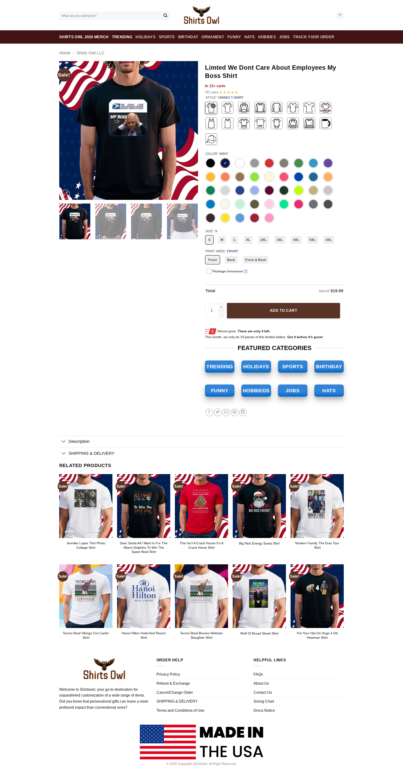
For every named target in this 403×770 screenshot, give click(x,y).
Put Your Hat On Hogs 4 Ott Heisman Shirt (317, 635)
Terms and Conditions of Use (180, 710)
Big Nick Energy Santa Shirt (259, 543)
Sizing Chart (264, 701)
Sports (167, 37)
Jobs (284, 37)
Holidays (145, 37)
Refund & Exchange (173, 683)
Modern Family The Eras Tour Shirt (317, 545)
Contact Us (263, 692)
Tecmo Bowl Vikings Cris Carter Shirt (86, 635)
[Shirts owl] (201, 15)
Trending (122, 37)
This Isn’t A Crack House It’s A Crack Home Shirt (201, 545)
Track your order (313, 37)
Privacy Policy (168, 674)
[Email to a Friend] (226, 412)
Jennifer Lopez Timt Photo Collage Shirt (85, 545)
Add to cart (283, 310)
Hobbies (267, 37)
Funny (234, 37)
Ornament (213, 37)
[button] (65, 194)
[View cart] (339, 16)
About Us (261, 683)
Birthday (188, 37)
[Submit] (165, 16)
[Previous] (68, 130)
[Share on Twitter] (218, 412)
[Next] (189, 130)
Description (79, 441)
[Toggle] (63, 442)
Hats (249, 37)
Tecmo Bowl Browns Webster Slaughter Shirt (201, 635)
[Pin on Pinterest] (234, 412)
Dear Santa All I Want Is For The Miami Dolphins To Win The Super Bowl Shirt (143, 547)
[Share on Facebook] (209, 412)
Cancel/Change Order (174, 692)
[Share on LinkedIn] (243, 412)
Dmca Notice (264, 710)
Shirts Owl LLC (90, 52)
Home (64, 52)
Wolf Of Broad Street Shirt (259, 633)
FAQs (258, 674)
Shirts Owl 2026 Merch (84, 37)
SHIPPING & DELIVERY (92, 453)
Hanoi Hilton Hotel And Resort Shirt (144, 635)
